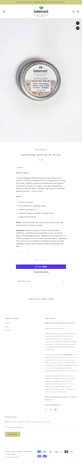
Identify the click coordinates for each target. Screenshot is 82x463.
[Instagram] (51, 409)
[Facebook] (46, 409)
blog (6, 326)
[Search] (73, 11)
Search (7, 323)
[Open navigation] (4, 11)
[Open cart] (78, 11)
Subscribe (12, 434)
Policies (7, 330)
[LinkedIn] (55, 409)
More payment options (41, 272)
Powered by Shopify (12, 457)
